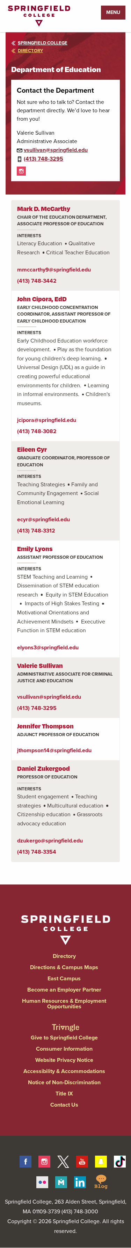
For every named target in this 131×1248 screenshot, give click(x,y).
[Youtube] (82, 1160)
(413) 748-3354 (36, 852)
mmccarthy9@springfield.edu (54, 270)
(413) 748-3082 (37, 431)
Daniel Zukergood (43, 768)
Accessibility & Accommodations (64, 1071)
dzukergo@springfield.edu (50, 841)
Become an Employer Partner (64, 990)
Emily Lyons (35, 548)
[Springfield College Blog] (101, 1181)
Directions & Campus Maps (64, 967)
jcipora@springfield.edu (46, 420)
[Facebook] (25, 1160)
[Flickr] (42, 1181)
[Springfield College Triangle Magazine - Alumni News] (65, 1022)
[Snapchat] (101, 1160)
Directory (64, 956)
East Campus (64, 978)
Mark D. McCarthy (43, 208)
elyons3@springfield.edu (48, 647)
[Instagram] (21, 171)
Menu (113, 12)
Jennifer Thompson (45, 726)
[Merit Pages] (61, 1181)
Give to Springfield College (64, 1038)
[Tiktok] (120, 1160)
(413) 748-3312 (36, 531)
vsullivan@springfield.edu (56, 150)
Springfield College (42, 43)
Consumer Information (64, 1049)
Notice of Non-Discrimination (64, 1082)
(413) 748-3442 (37, 281)
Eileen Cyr (32, 449)
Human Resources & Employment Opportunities (64, 1003)
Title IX (64, 1094)
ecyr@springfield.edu (43, 519)
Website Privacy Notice (64, 1060)
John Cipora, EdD (42, 299)
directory (30, 50)
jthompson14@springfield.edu (54, 750)
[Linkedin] (80, 1181)
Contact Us (64, 1105)
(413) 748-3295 (43, 159)
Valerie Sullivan (40, 665)
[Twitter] (63, 1160)
